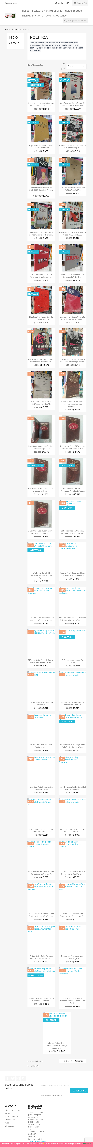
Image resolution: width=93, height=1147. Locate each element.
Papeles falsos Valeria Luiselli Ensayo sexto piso (41, 146)
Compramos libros (56, 15)
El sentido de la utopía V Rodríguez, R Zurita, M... (41, 402)
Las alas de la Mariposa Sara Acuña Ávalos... (41, 745)
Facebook (7, 1078)
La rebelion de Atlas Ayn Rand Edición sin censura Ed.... (72, 745)
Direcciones (10, 1120)
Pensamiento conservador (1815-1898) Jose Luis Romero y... (41, 190)
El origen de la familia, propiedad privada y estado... (73, 489)
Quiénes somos (73, 11)
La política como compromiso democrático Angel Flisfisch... (41, 233)
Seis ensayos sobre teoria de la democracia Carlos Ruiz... (72, 104)
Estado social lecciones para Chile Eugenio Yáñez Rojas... (41, 830)
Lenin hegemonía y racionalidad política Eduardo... (72, 788)
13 (71, 1061)
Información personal (13, 1110)
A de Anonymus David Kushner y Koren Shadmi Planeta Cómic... (41, 360)
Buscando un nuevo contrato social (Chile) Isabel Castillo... (72, 318)
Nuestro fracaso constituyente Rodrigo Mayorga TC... (72, 146)
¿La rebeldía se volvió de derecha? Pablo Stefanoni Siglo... (41, 575)
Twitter (12, 1078)
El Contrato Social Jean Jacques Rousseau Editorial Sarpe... (41, 532)
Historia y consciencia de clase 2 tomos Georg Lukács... (41, 447)
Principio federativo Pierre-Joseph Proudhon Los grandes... (72, 404)
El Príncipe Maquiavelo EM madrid (72, 661)
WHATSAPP (87, 1144)
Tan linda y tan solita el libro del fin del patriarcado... (72, 830)
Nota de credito (11, 1116)
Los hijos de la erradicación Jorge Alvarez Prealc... (41, 788)
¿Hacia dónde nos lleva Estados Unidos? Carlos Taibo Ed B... (72, 1000)
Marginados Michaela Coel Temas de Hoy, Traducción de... (73, 915)
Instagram (23, 1078)
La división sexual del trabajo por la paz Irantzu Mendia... (73, 872)
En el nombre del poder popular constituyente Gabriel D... (41, 872)
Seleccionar (76, 66)
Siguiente (80, 1061)
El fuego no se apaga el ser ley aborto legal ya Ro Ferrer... (41, 661)
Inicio (13, 37)
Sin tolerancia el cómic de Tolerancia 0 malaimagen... (41, 276)
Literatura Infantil (32, 15)
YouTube (18, 1078)
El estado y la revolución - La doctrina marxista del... (41, 318)
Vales (7, 1123)
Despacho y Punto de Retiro (47, 11)
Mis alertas (9, 1126)
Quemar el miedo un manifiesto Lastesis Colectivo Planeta (72, 574)
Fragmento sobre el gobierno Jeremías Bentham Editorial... (72, 447)
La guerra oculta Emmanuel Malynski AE (41, 703)
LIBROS (25, 11)
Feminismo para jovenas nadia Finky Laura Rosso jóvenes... (41, 619)
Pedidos (8, 1113)
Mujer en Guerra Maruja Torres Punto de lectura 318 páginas (41, 915)
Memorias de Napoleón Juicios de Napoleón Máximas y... (41, 999)
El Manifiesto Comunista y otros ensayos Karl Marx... (41, 489)
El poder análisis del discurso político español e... (73, 188)
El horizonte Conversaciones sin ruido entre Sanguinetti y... (72, 360)
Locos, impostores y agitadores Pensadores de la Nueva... (41, 104)
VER (44, 1144)
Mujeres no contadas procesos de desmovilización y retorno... (72, 619)
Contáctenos (11, 3)
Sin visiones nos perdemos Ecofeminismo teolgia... (72, 703)
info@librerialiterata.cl (37, 1141)
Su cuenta (10, 1106)
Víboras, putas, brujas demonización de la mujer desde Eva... (57, 1045)
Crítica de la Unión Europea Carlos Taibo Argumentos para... (41, 957)
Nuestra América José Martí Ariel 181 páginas (72, 957)
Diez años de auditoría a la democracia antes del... (72, 276)
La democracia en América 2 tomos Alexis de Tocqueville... (72, 532)
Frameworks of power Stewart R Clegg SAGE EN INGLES (72, 233)
